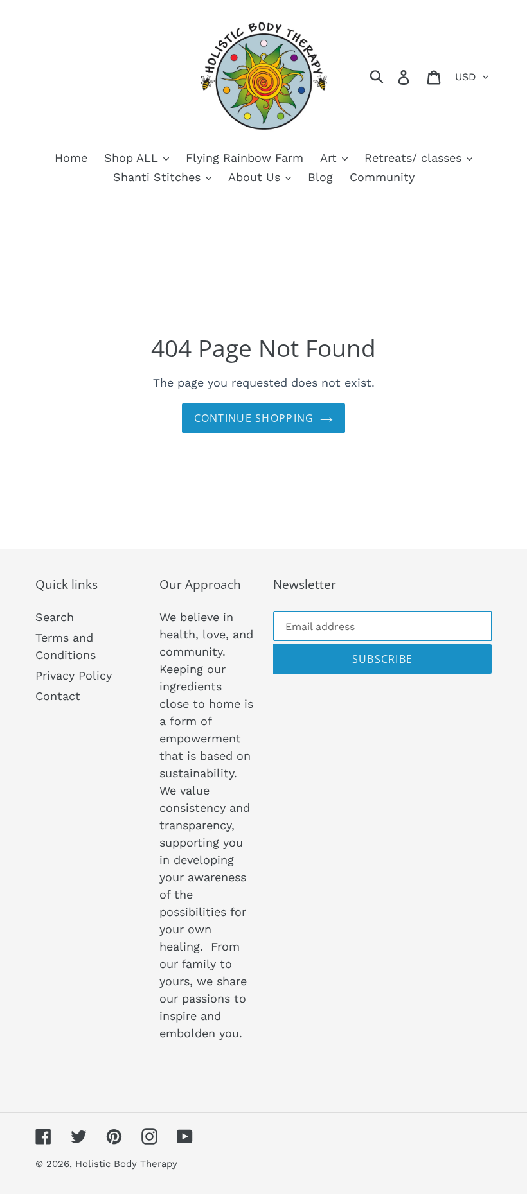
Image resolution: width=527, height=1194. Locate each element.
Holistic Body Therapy (126, 1164)
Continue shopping (254, 418)
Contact (57, 696)
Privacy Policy (73, 675)
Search (54, 617)
